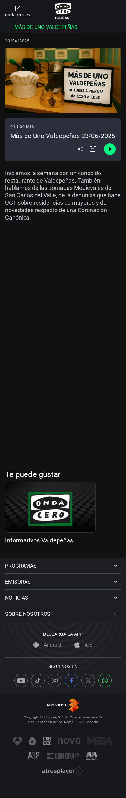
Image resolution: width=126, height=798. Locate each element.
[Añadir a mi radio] (93, 149)
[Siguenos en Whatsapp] (105, 680)
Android (51, 645)
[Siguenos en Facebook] (71, 680)
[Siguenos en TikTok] (38, 680)
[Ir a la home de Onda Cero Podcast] (63, 11)
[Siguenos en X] (88, 680)
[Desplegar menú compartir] (80, 149)
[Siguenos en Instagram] (54, 680)
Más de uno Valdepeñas (46, 27)
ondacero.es (17, 14)
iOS (88, 645)
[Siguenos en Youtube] (21, 680)
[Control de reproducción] (110, 149)
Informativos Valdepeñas (39, 540)
